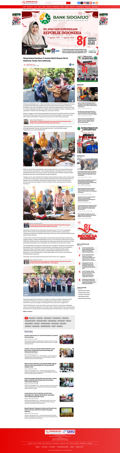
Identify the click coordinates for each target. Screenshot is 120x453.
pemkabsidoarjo (56, 318)
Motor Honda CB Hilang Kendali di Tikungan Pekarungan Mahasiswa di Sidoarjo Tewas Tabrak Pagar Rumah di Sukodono (43, 9)
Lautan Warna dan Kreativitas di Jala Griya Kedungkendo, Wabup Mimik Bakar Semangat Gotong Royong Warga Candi (39, 395)
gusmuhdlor (40, 318)
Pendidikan (87, 6)
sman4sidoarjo (55, 323)
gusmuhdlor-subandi (42, 320)
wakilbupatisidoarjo (45, 326)
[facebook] (79, 3)
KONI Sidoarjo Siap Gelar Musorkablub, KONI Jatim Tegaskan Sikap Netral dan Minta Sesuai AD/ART (89, 281)
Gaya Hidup (72, 6)
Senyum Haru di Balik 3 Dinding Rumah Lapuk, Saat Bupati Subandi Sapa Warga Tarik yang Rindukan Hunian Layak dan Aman (50, 122)
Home (24, 6)
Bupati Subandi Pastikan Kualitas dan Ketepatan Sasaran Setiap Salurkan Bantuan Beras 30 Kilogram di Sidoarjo (87, 190)
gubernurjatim (84, 290)
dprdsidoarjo (65, 318)
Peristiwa (49, 6)
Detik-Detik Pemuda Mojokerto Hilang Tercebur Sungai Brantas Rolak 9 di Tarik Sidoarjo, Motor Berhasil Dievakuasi (86, 120)
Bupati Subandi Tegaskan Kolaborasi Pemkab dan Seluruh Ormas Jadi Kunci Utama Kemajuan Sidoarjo (41, 409)
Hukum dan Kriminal (47, 443)
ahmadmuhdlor (61, 320)
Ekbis (39, 6)
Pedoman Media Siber (62, 446)
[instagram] (84, 3)
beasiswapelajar (29, 323)
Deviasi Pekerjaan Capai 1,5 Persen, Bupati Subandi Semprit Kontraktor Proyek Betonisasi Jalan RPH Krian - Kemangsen (50, 262)
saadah (53, 326)
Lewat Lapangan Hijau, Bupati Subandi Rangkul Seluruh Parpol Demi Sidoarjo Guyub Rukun (88, 250)
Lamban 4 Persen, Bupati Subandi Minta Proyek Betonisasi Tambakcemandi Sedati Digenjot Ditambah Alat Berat (40, 350)
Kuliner (67, 6)
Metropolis (30, 6)
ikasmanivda (28, 326)
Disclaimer (52, 446)
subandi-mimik (84, 294)
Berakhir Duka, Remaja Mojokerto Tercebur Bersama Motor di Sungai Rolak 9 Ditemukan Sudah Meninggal (87, 113)
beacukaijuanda (47, 318)
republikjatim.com (30, 64)
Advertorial (56, 6)
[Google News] (93, 3)
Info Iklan (44, 446)
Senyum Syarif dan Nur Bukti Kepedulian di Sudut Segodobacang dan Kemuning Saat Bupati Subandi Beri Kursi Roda (50, 225)
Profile (62, 6)
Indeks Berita (94, 6)
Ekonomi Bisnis (55, 443)
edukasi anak (32, 318)
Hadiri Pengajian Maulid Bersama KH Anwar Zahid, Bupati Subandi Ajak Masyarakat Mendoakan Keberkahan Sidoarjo (41, 380)
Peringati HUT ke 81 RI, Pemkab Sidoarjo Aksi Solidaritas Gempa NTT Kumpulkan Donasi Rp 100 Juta (96, 9)
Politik (35, 6)
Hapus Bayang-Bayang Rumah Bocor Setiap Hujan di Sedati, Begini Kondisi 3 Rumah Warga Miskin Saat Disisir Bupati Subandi (87, 182)
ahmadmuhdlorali (52, 320)
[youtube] (90, 3)
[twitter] (81, 3)
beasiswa (68, 320)
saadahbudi (59, 326)
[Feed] (96, 3)
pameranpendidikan (45, 323)
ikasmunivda (63, 323)
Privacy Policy (79, 446)
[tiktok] (87, 3)
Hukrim (44, 6)
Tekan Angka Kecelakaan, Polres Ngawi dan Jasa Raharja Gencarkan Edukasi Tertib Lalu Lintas (87, 215)
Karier (72, 446)
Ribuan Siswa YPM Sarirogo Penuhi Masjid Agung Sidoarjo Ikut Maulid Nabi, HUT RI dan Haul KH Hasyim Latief (40, 365)
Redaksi (38, 446)
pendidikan (36, 323)
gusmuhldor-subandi (30, 320)
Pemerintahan (80, 6)
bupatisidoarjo (36, 326)
